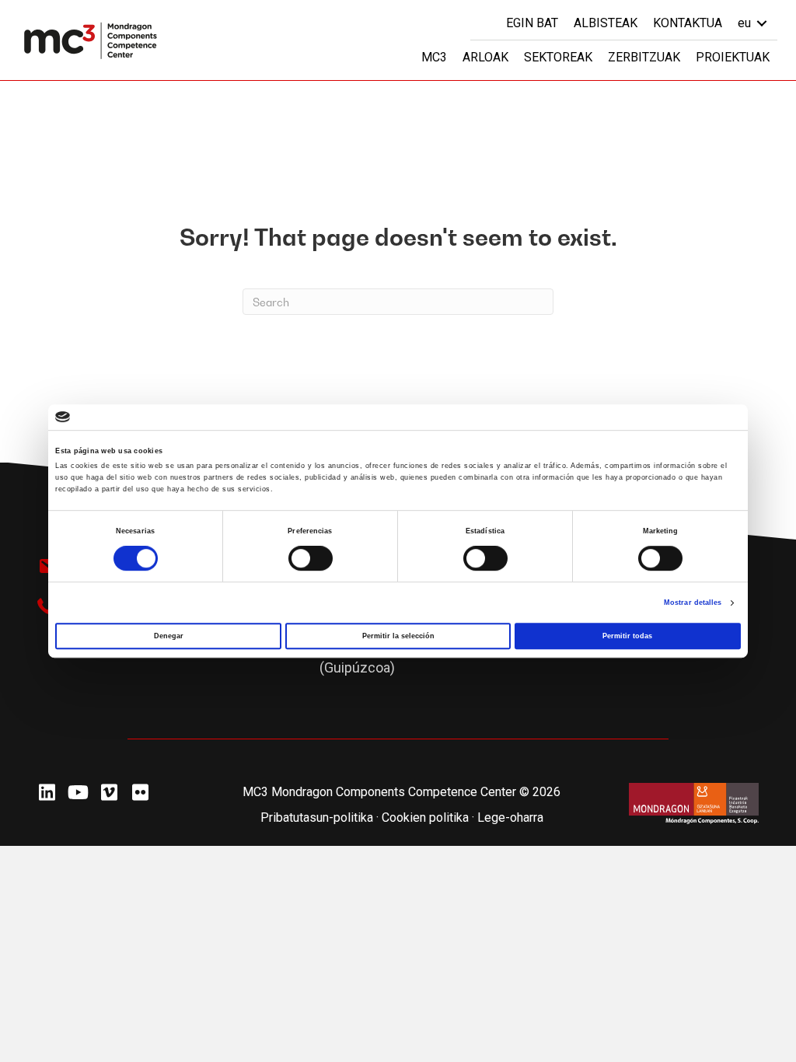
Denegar (168, 636)
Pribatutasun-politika (316, 817)
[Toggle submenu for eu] (761, 23)
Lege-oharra (510, 817)
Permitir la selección (398, 636)
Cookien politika (427, 817)
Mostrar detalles (693, 602)
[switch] (310, 558)
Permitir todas (627, 636)
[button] (46, 792)
